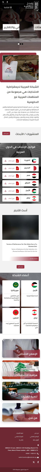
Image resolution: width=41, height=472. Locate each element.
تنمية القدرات (19, 433)
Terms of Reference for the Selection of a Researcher (21, 245)
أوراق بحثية (36, 440)
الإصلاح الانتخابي (34, 436)
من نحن (37, 433)
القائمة (7, 7)
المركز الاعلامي (19, 436)
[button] (11, 339)
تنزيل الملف (11, 160)
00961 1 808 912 (31, 453)
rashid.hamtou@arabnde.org (27, 457)
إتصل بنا (21, 440)
